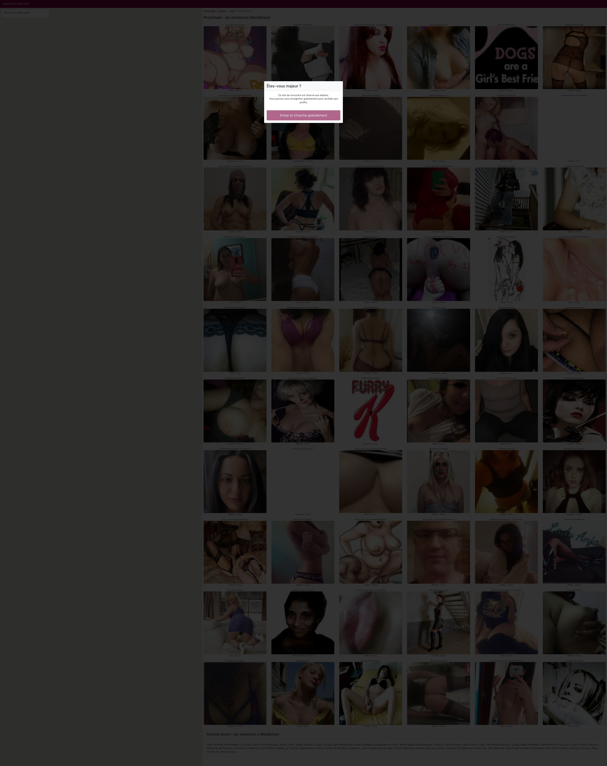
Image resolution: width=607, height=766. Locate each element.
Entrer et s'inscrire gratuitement (303, 115)
